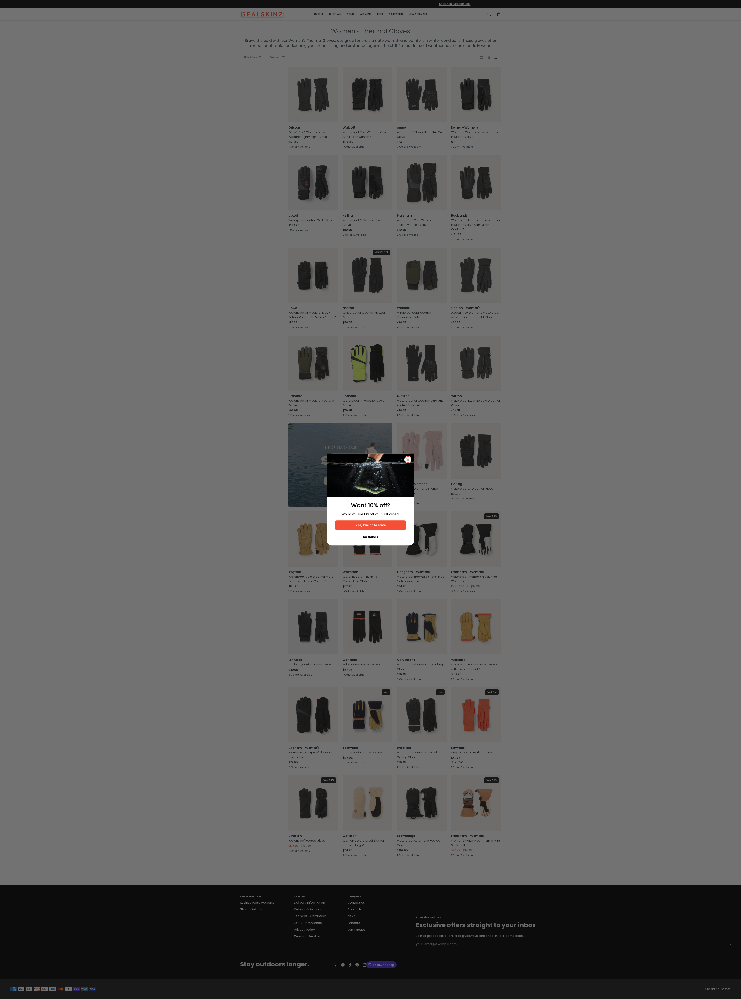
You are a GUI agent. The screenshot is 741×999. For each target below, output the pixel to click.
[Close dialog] (408, 459)
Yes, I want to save (370, 525)
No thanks (370, 537)
